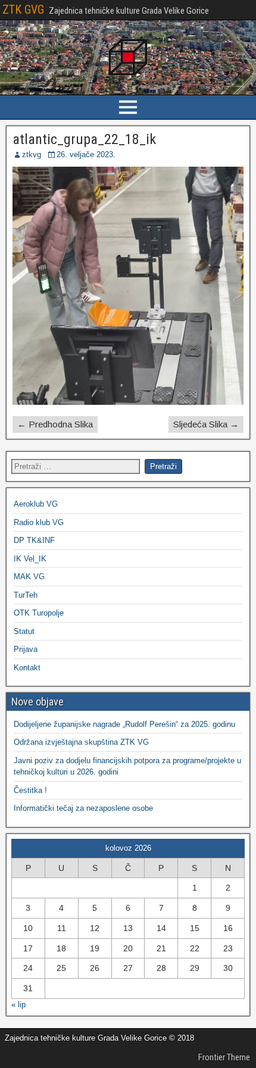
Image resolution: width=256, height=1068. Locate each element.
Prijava (26, 649)
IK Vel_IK (30, 558)
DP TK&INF (34, 540)
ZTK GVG (23, 9)
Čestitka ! (30, 790)
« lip (18, 1004)
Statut (24, 631)
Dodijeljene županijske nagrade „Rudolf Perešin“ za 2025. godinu (124, 724)
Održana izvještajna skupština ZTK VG (81, 742)
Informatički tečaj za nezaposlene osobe (83, 808)
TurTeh (26, 595)
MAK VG (29, 576)
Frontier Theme (224, 1057)
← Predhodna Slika (55, 424)
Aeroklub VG (36, 503)
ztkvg (31, 154)
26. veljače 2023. (86, 154)
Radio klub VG (39, 522)
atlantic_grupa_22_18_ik (84, 139)
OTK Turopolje (39, 612)
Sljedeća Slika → (206, 424)
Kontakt (27, 667)
